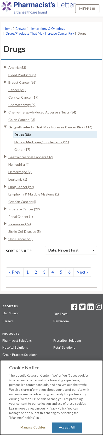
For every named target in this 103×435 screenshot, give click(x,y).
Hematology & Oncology (47, 29)
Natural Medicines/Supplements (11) (41, 142)
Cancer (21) (17, 90)
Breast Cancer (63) (22, 82)
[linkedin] (90, 308)
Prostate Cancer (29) (24, 209)
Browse (21, 29)
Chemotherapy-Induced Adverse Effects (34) (42, 112)
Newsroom (61, 321)
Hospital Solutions (15, 347)
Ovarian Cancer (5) (22, 202)
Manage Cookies (33, 427)
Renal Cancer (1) (20, 216)
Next (82, 272)
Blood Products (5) (22, 75)
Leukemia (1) (17, 179)
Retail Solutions (64, 347)
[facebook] (74, 308)
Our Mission (10, 313)
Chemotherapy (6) (21, 105)
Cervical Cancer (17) (23, 97)
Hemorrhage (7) (20, 172)
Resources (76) (19, 224)
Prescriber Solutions (67, 340)
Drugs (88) (22, 134)
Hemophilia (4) (18, 164)
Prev (14, 272)
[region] (51, 397)
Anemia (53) (17, 67)
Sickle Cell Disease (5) (24, 231)
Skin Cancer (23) (20, 239)
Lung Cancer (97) (21, 187)
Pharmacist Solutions (17, 340)
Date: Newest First (63, 250)
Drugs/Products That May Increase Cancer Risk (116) (50, 127)
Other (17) (22, 149)
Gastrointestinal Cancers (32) (30, 157)
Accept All (67, 427)
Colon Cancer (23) (21, 120)
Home (8, 29)
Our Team (60, 314)
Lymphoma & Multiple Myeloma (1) (33, 194)
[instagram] (99, 308)
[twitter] (82, 308)
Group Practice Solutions (19, 355)
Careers (7, 321)
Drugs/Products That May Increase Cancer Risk (40, 33)
